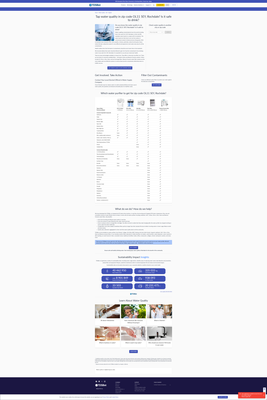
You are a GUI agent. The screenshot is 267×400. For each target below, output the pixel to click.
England (110, 12)
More (150, 1)
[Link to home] (104, 385)
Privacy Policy (105, 397)
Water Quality (102, 12)
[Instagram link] (105, 382)
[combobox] (156, 32)
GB (106, 12)
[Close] (264, 395)
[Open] (162, 32)
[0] (153, 5)
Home (96, 12)
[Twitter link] (102, 382)
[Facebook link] (96, 382)
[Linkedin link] (99, 382)
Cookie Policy (115, 397)
